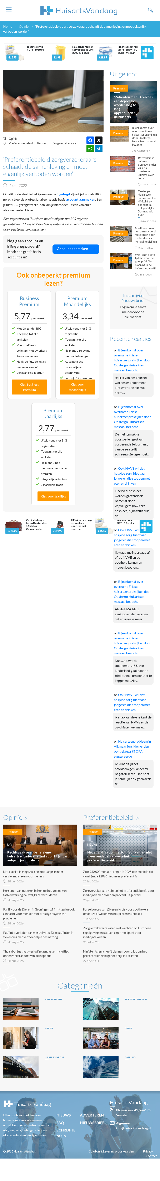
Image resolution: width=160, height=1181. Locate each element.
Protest (42, 143)
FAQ (60, 1122)
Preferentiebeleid (21, 143)
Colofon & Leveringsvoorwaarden (111, 1151)
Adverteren (92, 1115)
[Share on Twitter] (98, 140)
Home (7, 26)
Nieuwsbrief (92, 1122)
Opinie (24, 26)
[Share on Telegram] (98, 148)
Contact (151, 1156)
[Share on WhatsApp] (90, 148)
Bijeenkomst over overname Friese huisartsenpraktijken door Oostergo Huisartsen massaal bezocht (132, 360)
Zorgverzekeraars (64, 143)
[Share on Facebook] (90, 140)
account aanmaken (80, 199)
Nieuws (63, 1115)
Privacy (148, 1151)
